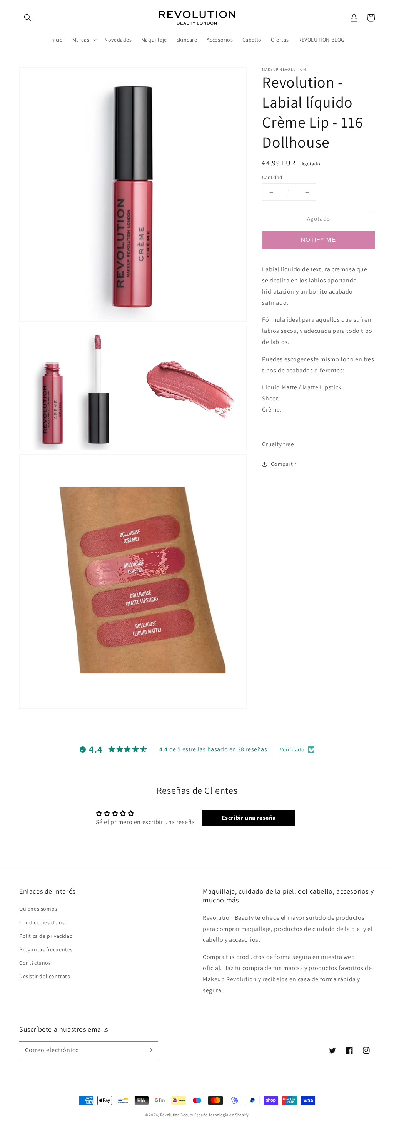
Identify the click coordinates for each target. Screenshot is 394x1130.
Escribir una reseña (249, 818)
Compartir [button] (283, 463)
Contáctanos (35, 962)
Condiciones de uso (43, 922)
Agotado (318, 218)
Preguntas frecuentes (46, 949)
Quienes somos (38, 908)
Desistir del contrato (45, 976)
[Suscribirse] (149, 1050)
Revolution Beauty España (184, 1114)
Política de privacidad (46, 935)
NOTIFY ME (318, 239)
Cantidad (272, 177)
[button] (27, 17)
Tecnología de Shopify (229, 1114)
